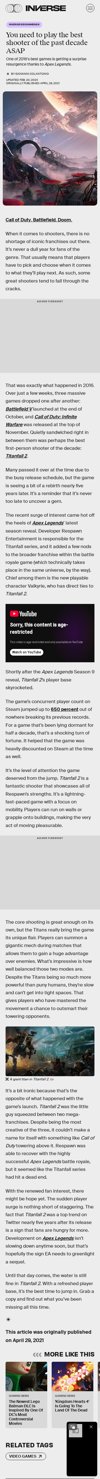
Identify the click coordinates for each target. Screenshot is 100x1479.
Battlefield (44, 220)
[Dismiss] (91, 1426)
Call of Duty (18, 220)
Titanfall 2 (16, 456)
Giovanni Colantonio (32, 74)
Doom (64, 220)
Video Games (22, 1456)
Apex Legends (58, 1238)
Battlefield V (19, 409)
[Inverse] (46, 8)
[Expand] (72, 1426)
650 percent (64, 709)
